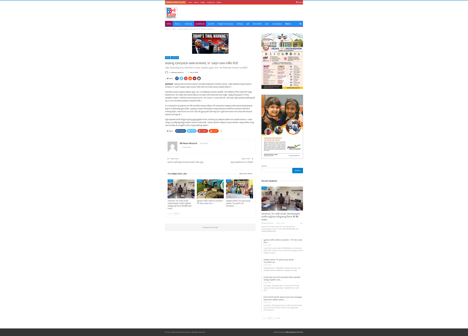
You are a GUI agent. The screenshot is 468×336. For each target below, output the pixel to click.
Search (264, 166)
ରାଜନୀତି (211, 24)
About (196, 2)
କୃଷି (247, 24)
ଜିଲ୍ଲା (177, 24)
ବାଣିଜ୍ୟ (240, 24)
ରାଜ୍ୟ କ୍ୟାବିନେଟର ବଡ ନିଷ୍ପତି (242, 162)
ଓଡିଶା (168, 24)
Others (219, 2)
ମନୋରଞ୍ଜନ (277, 24)
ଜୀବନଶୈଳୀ (257, 24)
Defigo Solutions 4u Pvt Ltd (294, 332)
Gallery (202, 2)
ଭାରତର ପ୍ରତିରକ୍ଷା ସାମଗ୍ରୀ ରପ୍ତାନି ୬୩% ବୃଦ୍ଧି (185, 162)
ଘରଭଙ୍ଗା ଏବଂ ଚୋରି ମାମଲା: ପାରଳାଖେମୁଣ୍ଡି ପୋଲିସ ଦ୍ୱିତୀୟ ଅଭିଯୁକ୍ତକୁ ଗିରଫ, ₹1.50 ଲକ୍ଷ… (280, 216)
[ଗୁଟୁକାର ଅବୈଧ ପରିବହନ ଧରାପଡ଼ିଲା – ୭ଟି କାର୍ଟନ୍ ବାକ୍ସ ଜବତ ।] (210, 188)
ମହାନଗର (188, 24)
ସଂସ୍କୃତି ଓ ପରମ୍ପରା (225, 24)
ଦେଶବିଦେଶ (200, 24)
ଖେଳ (267, 24)
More (287, 24)
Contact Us (211, 2)
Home (190, 2)
